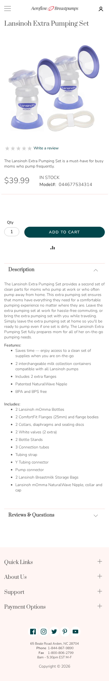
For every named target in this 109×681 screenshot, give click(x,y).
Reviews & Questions (31, 515)
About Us (15, 577)
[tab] (54, 269)
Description (21, 270)
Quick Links (18, 562)
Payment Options (25, 607)
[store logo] (54, 8)
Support (14, 592)
